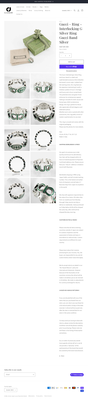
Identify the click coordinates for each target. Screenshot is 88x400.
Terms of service (48, 396)
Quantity (61, 52)
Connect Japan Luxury (13, 396)
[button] (35, 7)
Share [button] (62, 356)
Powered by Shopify (22, 396)
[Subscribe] (33, 375)
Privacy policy (39, 396)
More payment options (71, 70)
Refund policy (32, 396)
